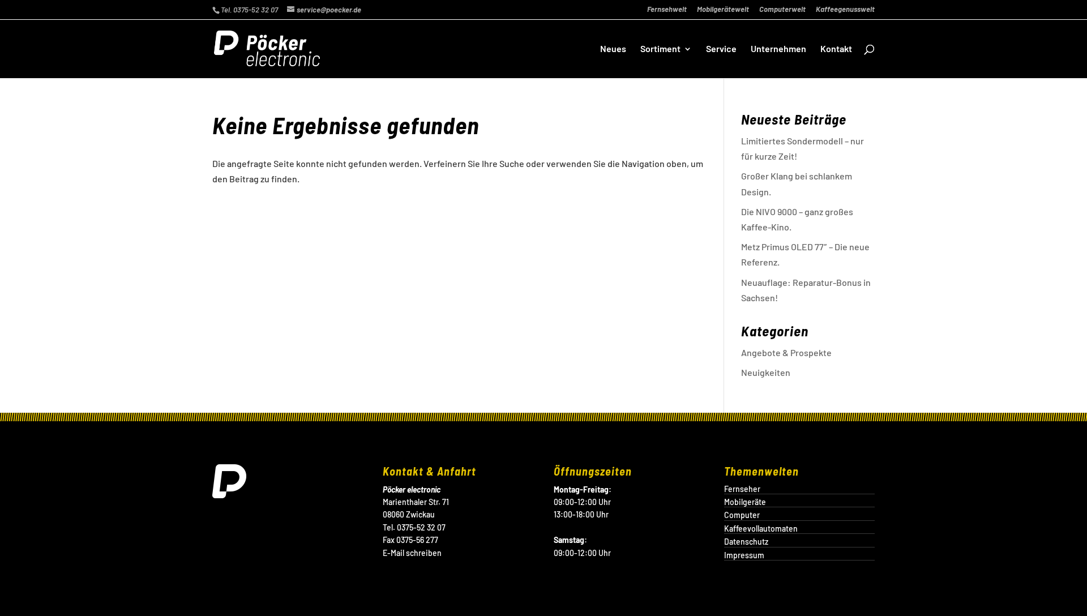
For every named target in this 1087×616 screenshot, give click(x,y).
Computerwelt (782, 10)
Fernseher (742, 489)
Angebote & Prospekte (786, 352)
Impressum (744, 555)
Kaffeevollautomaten (761, 528)
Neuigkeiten (765, 372)
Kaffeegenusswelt (845, 10)
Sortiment (660, 49)
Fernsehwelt (667, 10)
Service (721, 49)
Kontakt (836, 49)
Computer (742, 515)
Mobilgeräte (745, 502)
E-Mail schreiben (412, 553)
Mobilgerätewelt (723, 10)
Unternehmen (778, 49)
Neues (613, 49)
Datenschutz (746, 541)
